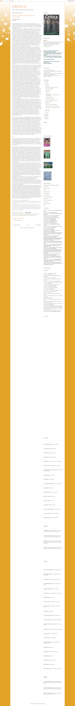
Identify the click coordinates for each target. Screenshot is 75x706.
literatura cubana (15, 215)
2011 (46, 81)
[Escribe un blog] (26, 212)
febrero (47, 110)
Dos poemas (48, 93)
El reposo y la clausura (49, 97)
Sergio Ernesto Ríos (47, 203)
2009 (46, 115)
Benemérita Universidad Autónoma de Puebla (51, 185)
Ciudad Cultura (46, 186)
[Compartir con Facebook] (28, 212)
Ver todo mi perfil (46, 46)
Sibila (45, 205)
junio (47, 84)
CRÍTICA (19, 7)
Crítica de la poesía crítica (50, 98)
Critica (46, 40)
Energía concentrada (49, 101)
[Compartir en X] (27, 212)
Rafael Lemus (46, 201)
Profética (45, 57)
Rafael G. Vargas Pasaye (48, 200)
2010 (46, 114)
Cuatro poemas (48, 90)
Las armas (47, 91)
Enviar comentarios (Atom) (29, 227)
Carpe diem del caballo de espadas (51, 87)
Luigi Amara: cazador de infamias (51, 104)
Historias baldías (46, 193)
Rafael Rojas (25, 215)
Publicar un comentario (18, 220)
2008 (46, 117)
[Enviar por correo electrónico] (25, 212)
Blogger (43, 703)
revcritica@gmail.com (51, 74)
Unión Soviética (33, 215)
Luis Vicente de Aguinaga (48, 196)
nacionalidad (20, 215)
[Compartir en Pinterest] (30, 212)
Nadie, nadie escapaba (49, 88)
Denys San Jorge (47, 188)
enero (47, 112)
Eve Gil (45, 190)
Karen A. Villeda (46, 195)
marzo (47, 109)
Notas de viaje (46, 198)
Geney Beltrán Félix (47, 191)
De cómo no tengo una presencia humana (53, 107)
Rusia (29, 215)
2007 (46, 118)
